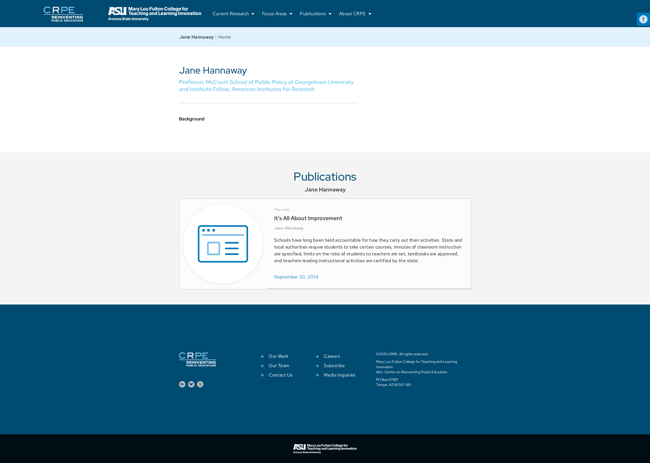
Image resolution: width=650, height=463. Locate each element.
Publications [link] (313, 13)
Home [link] (224, 37)
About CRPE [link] (352, 13)
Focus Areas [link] (274, 13)
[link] (643, 19)
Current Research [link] (231, 13)
